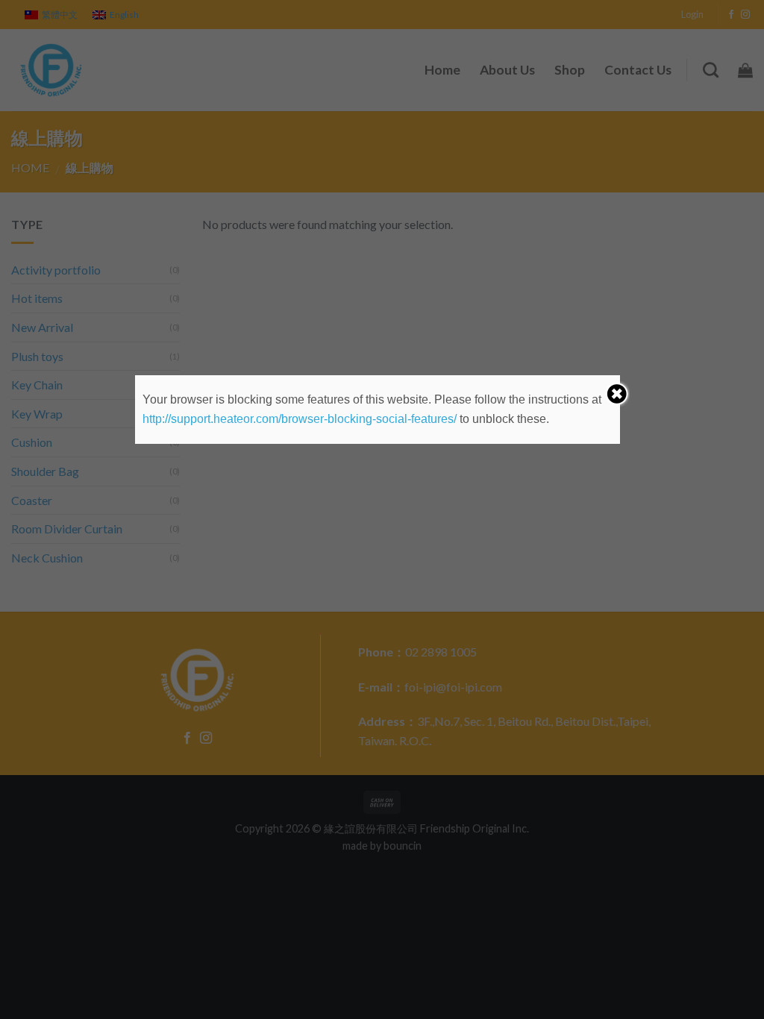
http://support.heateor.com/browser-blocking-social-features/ (300, 419)
